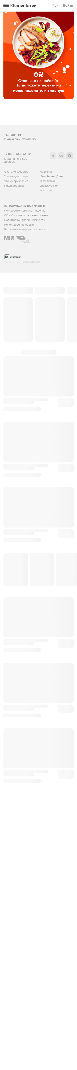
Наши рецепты (14, 185)
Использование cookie (19, 224)
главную (56, 90)
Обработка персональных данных (26, 215)
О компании (47, 181)
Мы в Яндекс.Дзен (51, 176)
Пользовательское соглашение (25, 210)
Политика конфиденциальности (24, 220)
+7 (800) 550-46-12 (17, 154)
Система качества (16, 171)
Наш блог (46, 171)
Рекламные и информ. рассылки (24, 229)
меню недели (25, 90)
